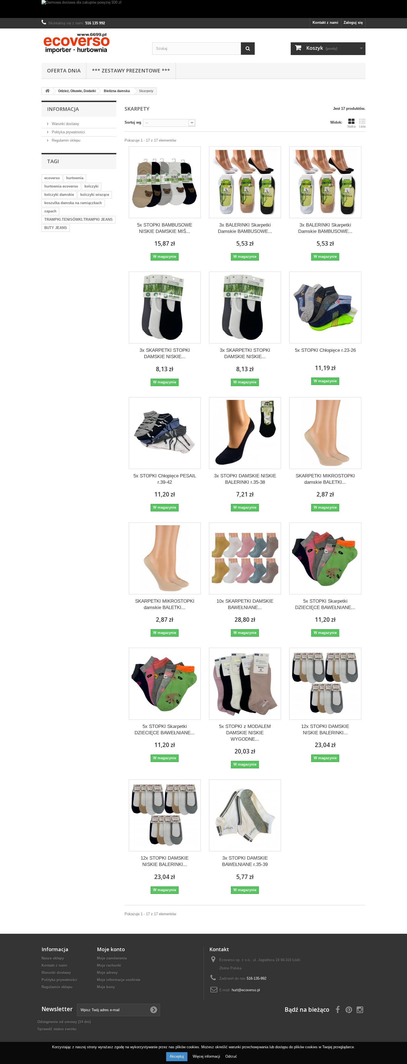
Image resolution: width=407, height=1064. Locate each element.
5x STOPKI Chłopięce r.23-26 (325, 350)
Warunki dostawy (65, 124)
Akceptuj (177, 1056)
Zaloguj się (353, 22)
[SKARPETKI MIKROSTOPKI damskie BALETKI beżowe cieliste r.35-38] (325, 433)
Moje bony (106, 987)
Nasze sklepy (53, 958)
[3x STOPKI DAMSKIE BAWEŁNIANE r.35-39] (245, 815)
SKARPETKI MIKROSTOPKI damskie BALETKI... (325, 479)
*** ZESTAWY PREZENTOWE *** (131, 70)
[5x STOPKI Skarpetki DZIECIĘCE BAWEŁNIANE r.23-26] (325, 558)
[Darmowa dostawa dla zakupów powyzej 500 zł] (203, 9)
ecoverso (52, 178)
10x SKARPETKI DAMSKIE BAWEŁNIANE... (245, 604)
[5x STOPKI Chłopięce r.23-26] (325, 307)
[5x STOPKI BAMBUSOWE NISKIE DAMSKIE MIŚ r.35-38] (165, 182)
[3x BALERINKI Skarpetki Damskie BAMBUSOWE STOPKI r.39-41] (325, 182)
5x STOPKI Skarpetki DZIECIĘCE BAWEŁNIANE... (325, 604)
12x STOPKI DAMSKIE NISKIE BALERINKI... (325, 729)
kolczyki (91, 186)
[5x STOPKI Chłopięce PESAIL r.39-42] (165, 433)
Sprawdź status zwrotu (56, 1029)
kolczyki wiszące (94, 194)
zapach (50, 211)
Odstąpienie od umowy (64, 1022)
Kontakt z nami (325, 22)
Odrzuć (231, 1056)
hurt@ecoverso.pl (246, 990)
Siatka (351, 126)
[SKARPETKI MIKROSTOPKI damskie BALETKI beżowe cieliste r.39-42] (165, 558)
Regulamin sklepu (65, 140)
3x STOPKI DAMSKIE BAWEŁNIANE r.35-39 (245, 861)
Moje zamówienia (112, 958)
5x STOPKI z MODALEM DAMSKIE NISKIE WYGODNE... (245, 733)
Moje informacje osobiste (118, 980)
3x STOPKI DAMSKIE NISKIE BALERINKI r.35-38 (245, 479)
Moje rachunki (109, 965)
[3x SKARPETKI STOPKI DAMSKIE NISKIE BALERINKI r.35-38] (165, 307)
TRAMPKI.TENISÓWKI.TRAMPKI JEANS (78, 219)
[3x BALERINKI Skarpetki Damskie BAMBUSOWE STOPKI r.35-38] (245, 182)
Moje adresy (107, 973)
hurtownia (74, 178)
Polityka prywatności (68, 132)
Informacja (63, 109)
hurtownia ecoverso (61, 186)
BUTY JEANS (55, 228)
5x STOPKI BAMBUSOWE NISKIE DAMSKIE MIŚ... (164, 228)
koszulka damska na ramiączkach (73, 203)
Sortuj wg (133, 122)
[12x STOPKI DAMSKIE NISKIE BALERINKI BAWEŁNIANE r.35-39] (325, 684)
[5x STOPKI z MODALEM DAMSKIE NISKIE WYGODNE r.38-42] (245, 684)
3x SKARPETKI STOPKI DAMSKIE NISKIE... (165, 353)
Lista (362, 126)
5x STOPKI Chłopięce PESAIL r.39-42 (164, 479)
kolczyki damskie (59, 194)
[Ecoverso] (93, 44)
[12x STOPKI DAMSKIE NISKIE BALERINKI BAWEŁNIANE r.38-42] (165, 815)
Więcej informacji (207, 1056)
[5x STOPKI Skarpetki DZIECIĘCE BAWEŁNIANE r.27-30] (165, 684)
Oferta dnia (64, 70)
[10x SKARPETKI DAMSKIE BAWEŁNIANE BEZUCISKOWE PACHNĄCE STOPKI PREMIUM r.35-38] (245, 558)
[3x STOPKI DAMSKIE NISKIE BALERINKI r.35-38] (245, 433)
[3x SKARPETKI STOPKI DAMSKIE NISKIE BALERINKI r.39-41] (245, 307)
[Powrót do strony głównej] (47, 91)
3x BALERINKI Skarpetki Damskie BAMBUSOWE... (245, 228)
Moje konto (111, 949)
